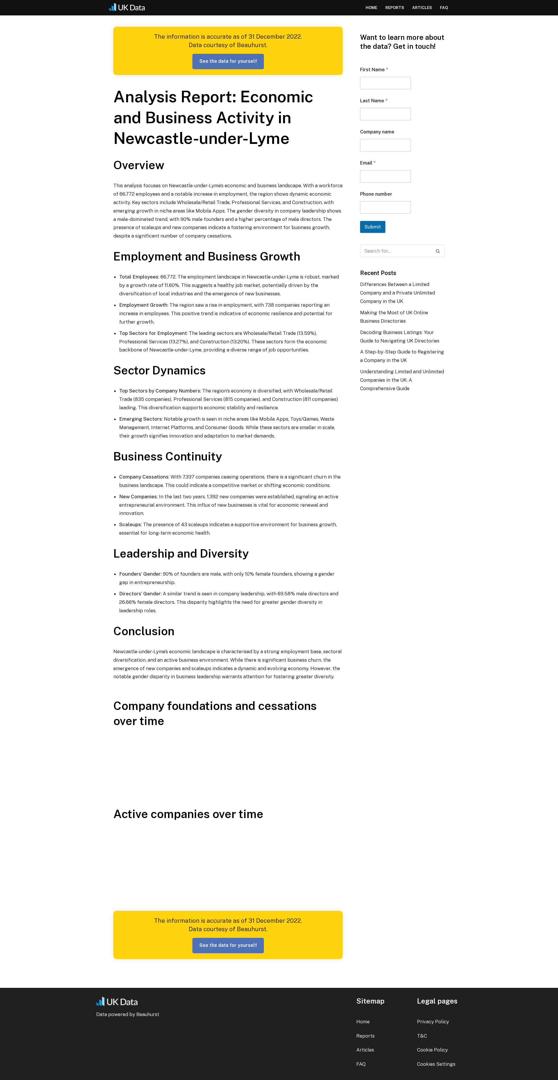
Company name (377, 132)
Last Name (373, 100)
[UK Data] (129, 8)
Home (371, 7)
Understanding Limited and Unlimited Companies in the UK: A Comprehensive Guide (402, 380)
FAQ (444, 7)
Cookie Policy (432, 1050)
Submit (372, 227)
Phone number (376, 194)
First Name (374, 69)
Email (367, 163)
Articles (422, 7)
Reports (394, 7)
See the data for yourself (228, 61)
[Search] (438, 250)
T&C (422, 1036)
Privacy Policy (433, 1021)
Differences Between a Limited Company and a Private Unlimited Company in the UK (397, 292)
